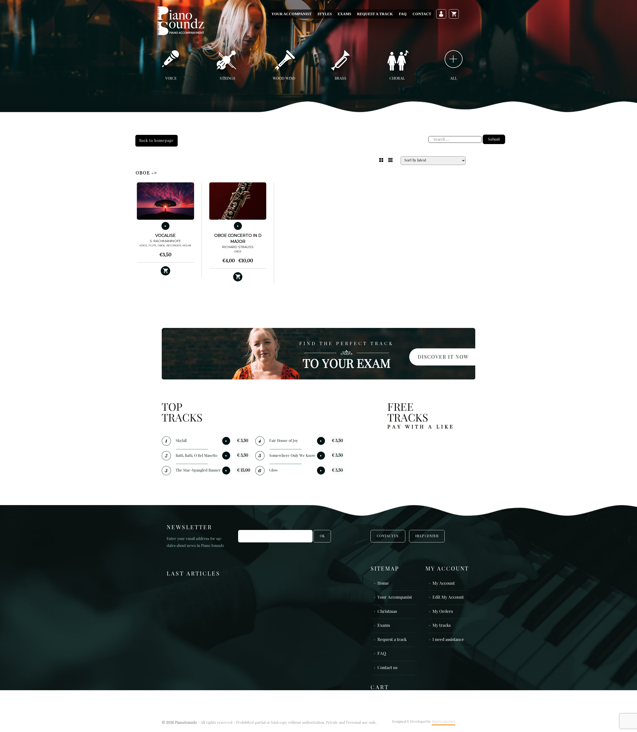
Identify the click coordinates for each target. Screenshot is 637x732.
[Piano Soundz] (180, 20)
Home (383, 583)
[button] (165, 271)
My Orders (442, 612)
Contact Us (388, 536)
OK (322, 536)
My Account (443, 583)
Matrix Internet (443, 722)
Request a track (375, 14)
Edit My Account (448, 597)
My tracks (441, 626)
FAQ (403, 14)
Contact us (387, 668)
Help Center (426, 536)
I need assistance (448, 640)
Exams (344, 14)
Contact (422, 14)
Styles (325, 14)
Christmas (387, 612)
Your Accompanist (291, 14)
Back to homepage (156, 141)
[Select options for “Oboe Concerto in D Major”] (238, 277)
